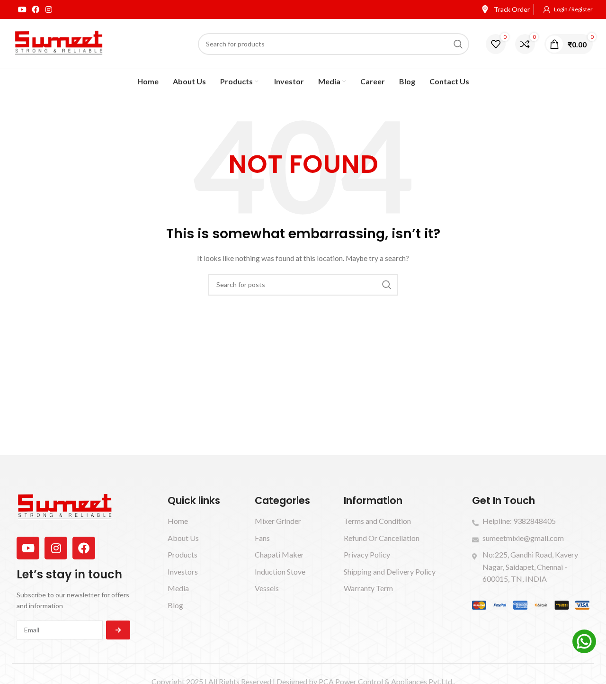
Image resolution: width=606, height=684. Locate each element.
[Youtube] (22, 9)
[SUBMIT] (118, 630)
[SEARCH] (458, 44)
